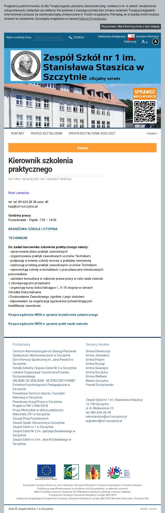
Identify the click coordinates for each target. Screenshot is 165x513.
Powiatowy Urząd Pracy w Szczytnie (37, 401)
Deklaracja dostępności (112, 36)
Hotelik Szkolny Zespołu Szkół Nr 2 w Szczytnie (45, 368)
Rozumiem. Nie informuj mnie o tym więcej (130, 26)
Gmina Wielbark (96, 376)
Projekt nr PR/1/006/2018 (30, 406)
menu (82, 147)
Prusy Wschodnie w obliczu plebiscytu (38, 410)
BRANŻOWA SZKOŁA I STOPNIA (33, 229)
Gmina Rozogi (95, 363)
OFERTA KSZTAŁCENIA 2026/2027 (92, 133)
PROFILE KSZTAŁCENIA (46, 133)
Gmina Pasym (95, 359)
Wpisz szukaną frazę (18, 37)
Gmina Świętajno (97, 368)
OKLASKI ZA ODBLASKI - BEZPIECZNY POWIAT (44, 380)
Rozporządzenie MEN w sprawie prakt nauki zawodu (48, 324)
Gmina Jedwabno (98, 355)
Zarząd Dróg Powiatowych (31, 418)
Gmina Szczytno (97, 372)
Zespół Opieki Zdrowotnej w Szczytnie (39, 422)
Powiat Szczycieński (99, 384)
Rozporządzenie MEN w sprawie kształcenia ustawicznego (53, 315)
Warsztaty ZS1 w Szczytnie (31, 414)
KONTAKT (17, 133)
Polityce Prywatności (92, 18)
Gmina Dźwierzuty (98, 351)
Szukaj (78, 37)
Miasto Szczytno (97, 380)
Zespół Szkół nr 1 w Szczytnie (33, 427)
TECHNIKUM (17, 238)
